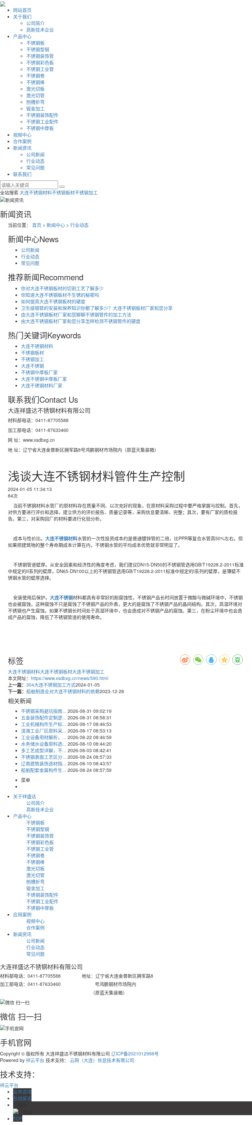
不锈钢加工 (86, 192)
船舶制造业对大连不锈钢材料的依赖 (63, 691)
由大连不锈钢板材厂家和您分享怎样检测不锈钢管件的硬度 (80, 321)
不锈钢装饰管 (40, 56)
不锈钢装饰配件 (42, 115)
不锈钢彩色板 (40, 62)
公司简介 (35, 23)
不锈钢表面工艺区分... (43, 757)
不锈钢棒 (35, 82)
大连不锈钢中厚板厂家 (44, 378)
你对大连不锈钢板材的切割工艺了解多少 (62, 288)
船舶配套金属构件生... (43, 770)
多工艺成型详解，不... (43, 750)
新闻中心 (56, 225)
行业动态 (35, 161)
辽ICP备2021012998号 (135, 1053)
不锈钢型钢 (37, 49)
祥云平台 (35, 1060)
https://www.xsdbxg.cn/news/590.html (69, 678)
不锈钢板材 (63, 192)
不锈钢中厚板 (40, 128)
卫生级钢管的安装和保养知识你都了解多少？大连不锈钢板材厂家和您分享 (97, 308)
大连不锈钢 (32, 365)
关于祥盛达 (24, 796)
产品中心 (22, 36)
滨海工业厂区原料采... (43, 730)
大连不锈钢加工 (88, 671)
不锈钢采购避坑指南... (43, 711)
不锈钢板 (35, 42)
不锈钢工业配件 (42, 121)
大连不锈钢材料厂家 (41, 385)
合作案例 (22, 141)
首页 (36, 225)
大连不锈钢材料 (36, 192)
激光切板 (35, 88)
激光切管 (35, 95)
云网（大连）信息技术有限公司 (102, 1060)
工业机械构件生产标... (43, 724)
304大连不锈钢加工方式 (50, 684)
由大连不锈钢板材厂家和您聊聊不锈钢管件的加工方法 (76, 314)
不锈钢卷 (35, 75)
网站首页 (22, 10)
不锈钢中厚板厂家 (39, 372)
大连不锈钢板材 (56, 671)
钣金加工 (35, 108)
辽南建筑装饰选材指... (43, 763)
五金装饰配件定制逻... (43, 717)
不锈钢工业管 (40, 69)
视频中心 (22, 134)
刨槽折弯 (35, 101)
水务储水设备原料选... (43, 743)
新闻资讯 (22, 147)
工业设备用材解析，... (43, 737)
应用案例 (22, 914)
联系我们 (22, 174)
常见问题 (35, 167)
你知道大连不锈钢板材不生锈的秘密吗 (60, 294)
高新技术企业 (40, 29)
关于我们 (22, 16)
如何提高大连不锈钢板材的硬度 (53, 301)
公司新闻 (35, 154)
